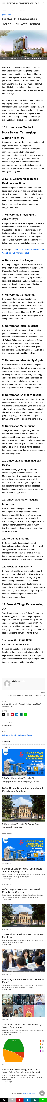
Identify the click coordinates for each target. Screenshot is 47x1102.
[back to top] (42, 1093)
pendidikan (23, 10)
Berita (14, 10)
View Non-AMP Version (29, 1093)
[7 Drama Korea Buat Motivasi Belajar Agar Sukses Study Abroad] (23, 1005)
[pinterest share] (12, 714)
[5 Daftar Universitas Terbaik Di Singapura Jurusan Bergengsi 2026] (23, 762)
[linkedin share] (16, 714)
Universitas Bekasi (9, 735)
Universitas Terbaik (25, 735)
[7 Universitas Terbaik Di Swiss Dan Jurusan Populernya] (23, 808)
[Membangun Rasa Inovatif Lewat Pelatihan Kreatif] (23, 960)
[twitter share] (3, 714)
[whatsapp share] (21, 714)
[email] (12, 1100)
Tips (3, 1064)
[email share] (8, 714)
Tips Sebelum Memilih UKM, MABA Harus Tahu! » (25, 695)
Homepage (5, 10)
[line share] (25, 714)
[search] (43, 3)
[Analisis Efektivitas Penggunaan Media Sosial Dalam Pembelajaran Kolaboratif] (23, 1050)
